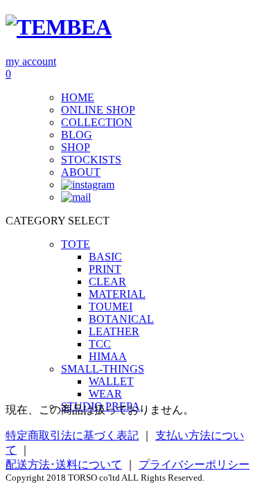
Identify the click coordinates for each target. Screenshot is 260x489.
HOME (77, 97)
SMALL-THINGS (102, 369)
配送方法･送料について (64, 464)
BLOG (76, 135)
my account (31, 61)
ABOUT (81, 172)
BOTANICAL (121, 319)
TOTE (75, 244)
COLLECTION (96, 122)
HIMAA (108, 356)
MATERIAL (117, 294)
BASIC (105, 257)
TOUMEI (110, 306)
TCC (100, 344)
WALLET (111, 381)
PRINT (105, 269)
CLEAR (107, 281)
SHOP (75, 147)
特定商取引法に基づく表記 (72, 435)
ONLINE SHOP (98, 110)
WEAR (105, 394)
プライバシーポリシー (194, 464)
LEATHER (114, 331)
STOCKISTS (91, 160)
